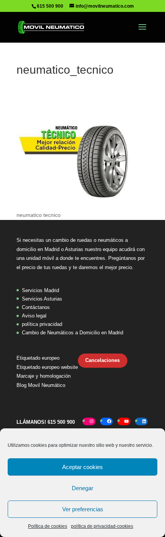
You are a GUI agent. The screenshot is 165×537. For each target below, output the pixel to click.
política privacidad (42, 324)
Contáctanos (36, 307)
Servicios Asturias (42, 299)
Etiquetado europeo (37, 358)
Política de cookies (47, 526)
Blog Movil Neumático (40, 385)
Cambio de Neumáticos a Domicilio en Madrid (72, 332)
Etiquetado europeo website (47, 367)
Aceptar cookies (82, 467)
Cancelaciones (102, 360)
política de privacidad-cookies (102, 526)
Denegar (82, 488)
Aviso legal (34, 316)
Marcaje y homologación (43, 376)
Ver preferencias (82, 509)
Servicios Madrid (40, 290)
